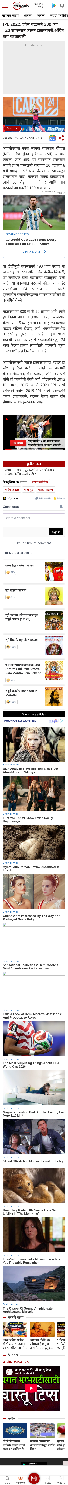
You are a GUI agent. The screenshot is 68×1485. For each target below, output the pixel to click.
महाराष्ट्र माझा (10, 15)
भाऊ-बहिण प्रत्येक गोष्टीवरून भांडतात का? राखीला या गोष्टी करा (15, 1344)
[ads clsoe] (65, 1463)
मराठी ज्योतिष (40, 482)
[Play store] (54, 5)
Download (12, 128)
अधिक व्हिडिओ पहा (16, 1361)
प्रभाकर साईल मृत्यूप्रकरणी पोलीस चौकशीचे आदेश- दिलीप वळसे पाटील (30, 472)
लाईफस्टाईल (12, 489)
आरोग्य (41, 15)
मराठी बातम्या (46, 489)
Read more (18, 442)
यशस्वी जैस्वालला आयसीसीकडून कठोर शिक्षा (42, 1445)
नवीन (11, 1418)
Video (13, 1354)
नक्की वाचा (15, 1317)
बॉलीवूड (28, 489)
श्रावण (28, 15)
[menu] (6, 5)
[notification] (62, 5)
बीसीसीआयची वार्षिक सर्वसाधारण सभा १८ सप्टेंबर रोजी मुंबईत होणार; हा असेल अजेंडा (15, 1445)
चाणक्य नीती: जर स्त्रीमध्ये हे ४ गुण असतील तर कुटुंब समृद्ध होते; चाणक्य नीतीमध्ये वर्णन (41, 1344)
